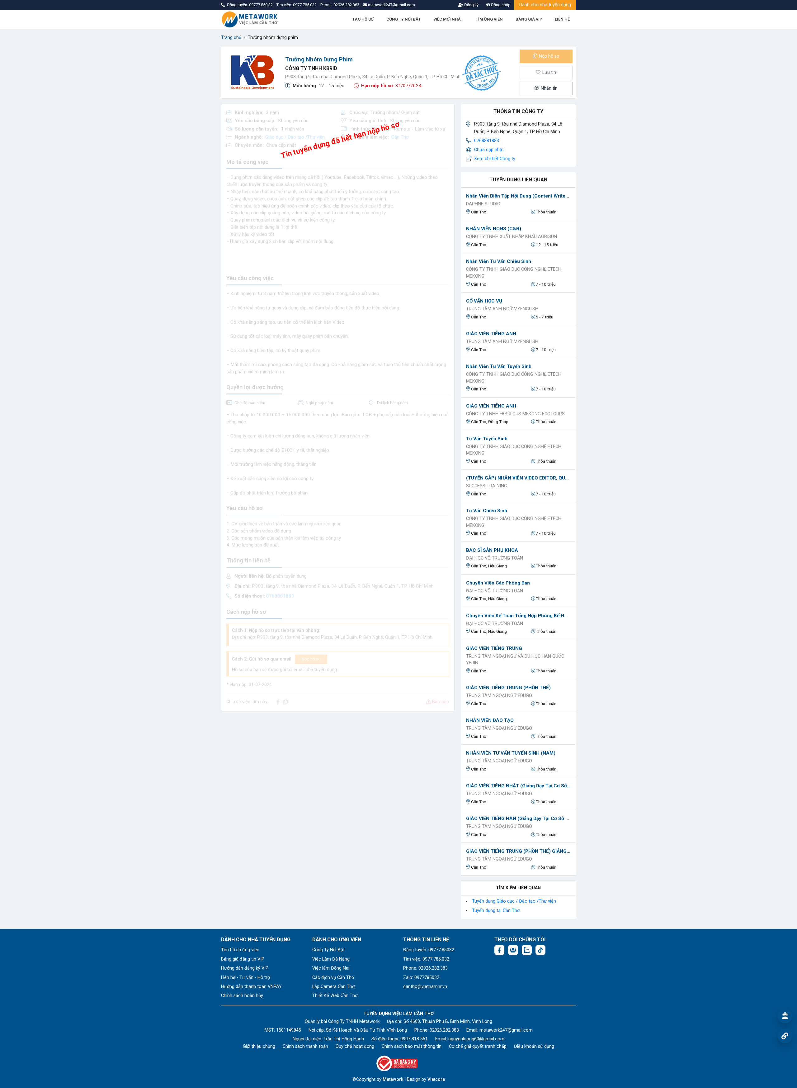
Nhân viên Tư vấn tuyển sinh (498, 366)
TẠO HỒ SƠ (363, 19)
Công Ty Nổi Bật (328, 949)
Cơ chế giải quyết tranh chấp (478, 1046)
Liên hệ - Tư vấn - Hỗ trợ (245, 977)
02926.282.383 (346, 4)
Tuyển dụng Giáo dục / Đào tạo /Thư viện (514, 901)
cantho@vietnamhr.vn (425, 986)
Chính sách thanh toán (305, 1046)
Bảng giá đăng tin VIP (242, 959)
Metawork (393, 1079)
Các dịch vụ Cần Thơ (333, 977)
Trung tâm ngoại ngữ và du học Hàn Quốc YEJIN (515, 660)
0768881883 (486, 140)
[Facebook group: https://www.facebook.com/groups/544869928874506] (513, 950)
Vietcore (436, 1079)
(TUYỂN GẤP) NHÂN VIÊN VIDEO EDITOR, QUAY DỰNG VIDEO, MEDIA (518, 478)
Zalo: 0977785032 (421, 977)
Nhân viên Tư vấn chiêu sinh (498, 261)
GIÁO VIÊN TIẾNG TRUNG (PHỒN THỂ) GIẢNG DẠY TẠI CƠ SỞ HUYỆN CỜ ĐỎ (518, 851)
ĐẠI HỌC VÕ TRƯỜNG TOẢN (494, 558)
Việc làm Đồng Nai (330, 968)
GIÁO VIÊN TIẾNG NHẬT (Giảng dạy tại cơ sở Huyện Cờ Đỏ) (518, 786)
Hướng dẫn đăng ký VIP (244, 968)
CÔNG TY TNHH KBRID (311, 68)
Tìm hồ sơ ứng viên (240, 949)
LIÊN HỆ (562, 19)
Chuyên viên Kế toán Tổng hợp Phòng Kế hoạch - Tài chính (518, 615)
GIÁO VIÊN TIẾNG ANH (491, 333)
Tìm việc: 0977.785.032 (426, 959)
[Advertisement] (338, 760)
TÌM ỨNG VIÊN (489, 19)
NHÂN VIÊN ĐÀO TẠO (490, 720)
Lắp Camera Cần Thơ (333, 986)
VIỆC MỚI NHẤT (448, 19)
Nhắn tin (549, 88)
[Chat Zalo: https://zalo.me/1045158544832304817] (527, 950)
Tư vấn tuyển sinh (486, 438)
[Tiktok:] (540, 950)
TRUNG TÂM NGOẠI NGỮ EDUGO (499, 695)
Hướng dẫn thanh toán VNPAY (251, 986)
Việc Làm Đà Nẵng (331, 959)
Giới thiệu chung (259, 1046)
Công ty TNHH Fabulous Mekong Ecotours (515, 414)
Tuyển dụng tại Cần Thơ (496, 910)
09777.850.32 (261, 4)
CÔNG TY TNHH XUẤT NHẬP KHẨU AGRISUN (511, 236)
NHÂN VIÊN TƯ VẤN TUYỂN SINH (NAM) (510, 753)
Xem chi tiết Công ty (494, 158)
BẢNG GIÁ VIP (529, 19)
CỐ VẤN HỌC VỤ (484, 301)
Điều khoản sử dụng (534, 1046)
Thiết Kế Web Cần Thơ (334, 995)
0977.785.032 (305, 4)
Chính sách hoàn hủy (242, 995)
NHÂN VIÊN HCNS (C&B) (493, 228)
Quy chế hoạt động (355, 1046)
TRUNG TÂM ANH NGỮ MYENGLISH (502, 309)
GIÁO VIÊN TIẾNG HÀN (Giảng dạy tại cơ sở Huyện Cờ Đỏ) (518, 818)
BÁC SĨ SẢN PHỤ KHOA (492, 550)
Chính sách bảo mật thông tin (411, 1046)
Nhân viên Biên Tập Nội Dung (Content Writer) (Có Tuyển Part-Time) (518, 196)
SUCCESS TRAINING (486, 486)
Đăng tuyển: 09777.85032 (428, 949)
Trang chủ (231, 37)
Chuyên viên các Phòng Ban (498, 583)
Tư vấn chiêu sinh (486, 510)
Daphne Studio (483, 204)
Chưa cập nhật (489, 149)
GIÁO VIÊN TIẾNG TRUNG (494, 648)
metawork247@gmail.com (506, 1030)
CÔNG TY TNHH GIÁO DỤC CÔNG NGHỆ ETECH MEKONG (513, 273)
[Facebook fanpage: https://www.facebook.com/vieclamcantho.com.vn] (499, 950)
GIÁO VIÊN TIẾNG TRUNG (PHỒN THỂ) (508, 687)
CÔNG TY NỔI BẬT (403, 19)
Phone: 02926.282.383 (425, 968)
